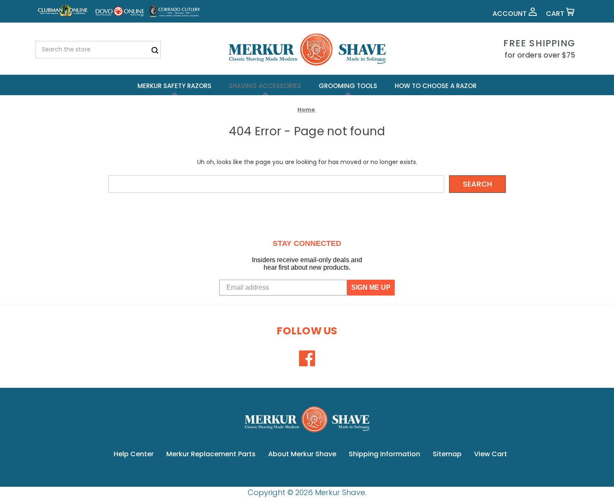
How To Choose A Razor (436, 85)
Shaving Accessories (265, 85)
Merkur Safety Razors (174, 85)
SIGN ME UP (371, 287)
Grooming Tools (348, 85)
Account (510, 13)
